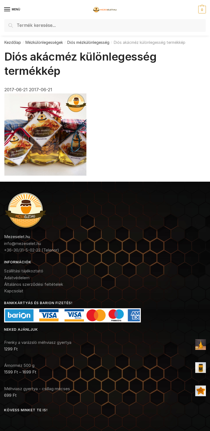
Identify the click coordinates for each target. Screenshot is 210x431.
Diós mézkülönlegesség (88, 42)
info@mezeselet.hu (22, 243)
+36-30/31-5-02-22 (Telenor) (31, 250)
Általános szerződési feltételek (33, 284)
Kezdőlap (12, 42)
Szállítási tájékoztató (23, 270)
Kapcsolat (13, 290)
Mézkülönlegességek (44, 42)
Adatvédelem (17, 277)
